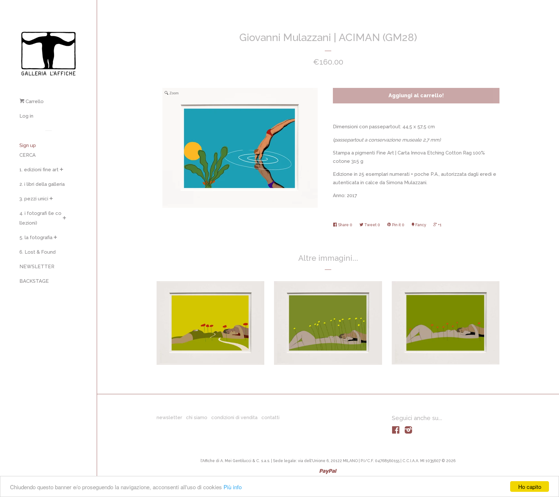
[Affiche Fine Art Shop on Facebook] (396, 431)
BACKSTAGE (34, 281)
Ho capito (529, 486)
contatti (270, 417)
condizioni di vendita (234, 417)
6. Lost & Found (37, 252)
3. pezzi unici (33, 199)
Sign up (27, 145)
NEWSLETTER (36, 267)
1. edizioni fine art (39, 170)
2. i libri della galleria (42, 184)
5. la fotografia (35, 237)
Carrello (34, 101)
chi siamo (196, 417)
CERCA (27, 155)
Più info (233, 487)
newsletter (169, 417)
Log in (26, 116)
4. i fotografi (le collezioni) (40, 218)
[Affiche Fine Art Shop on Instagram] (408, 431)
